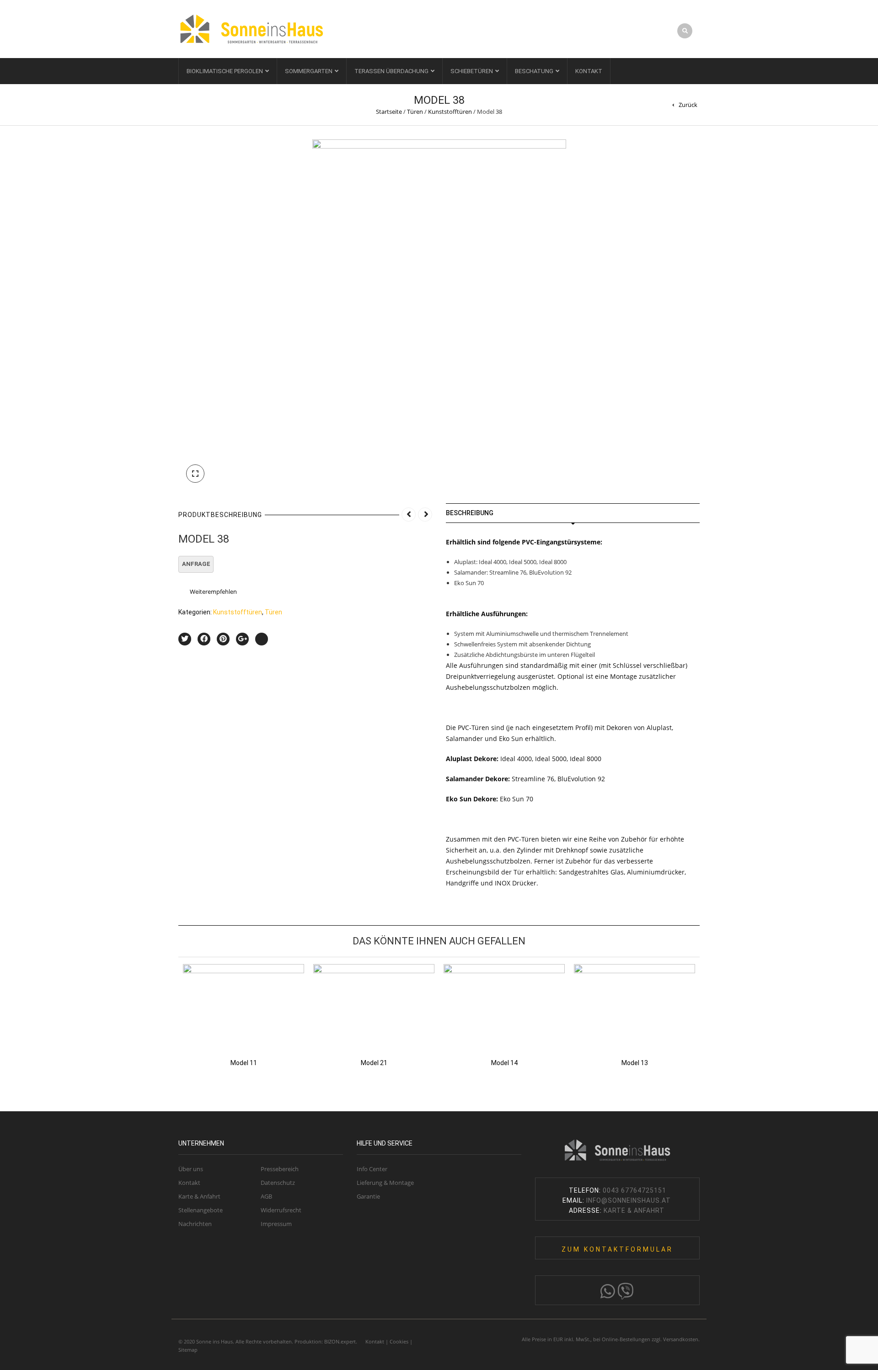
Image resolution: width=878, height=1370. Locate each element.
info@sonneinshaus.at (629, 1200)
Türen (415, 111)
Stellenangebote (200, 1210)
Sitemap (188, 1349)
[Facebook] (204, 639)
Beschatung (534, 71)
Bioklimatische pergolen (225, 71)
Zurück (688, 105)
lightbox (195, 473)
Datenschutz (278, 1182)
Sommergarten (308, 71)
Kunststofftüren (450, 111)
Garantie (368, 1196)
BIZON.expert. (340, 1341)
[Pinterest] (223, 639)
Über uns (190, 1169)
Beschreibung (469, 513)
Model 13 (634, 1062)
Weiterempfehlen (213, 591)
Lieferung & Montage (385, 1182)
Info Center (372, 1169)
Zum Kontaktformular (617, 1249)
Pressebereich (280, 1169)
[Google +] (242, 639)
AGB (266, 1196)
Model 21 (374, 1062)
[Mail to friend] (261, 639)
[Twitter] (184, 639)
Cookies (399, 1341)
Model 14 (504, 1062)
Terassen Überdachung (391, 71)
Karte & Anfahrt (199, 1196)
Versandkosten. (681, 1339)
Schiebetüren (471, 71)
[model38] (439, 314)
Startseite (389, 111)
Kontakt (588, 71)
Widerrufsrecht (281, 1210)
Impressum (276, 1224)
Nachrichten (195, 1224)
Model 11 (243, 1062)
